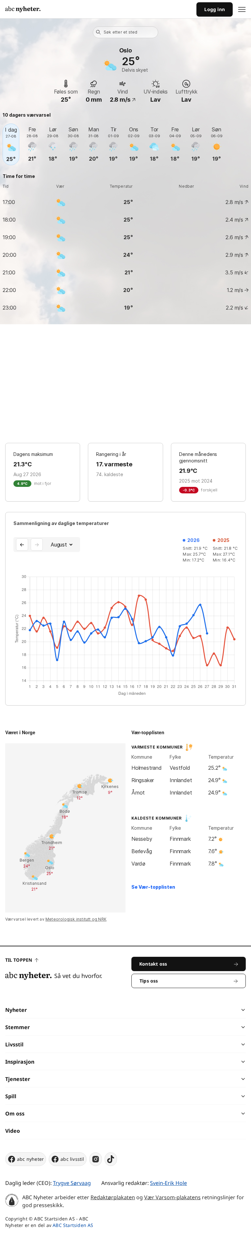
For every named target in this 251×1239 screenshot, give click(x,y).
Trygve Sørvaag (72, 1183)
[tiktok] (111, 1159)
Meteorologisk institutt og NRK (76, 919)
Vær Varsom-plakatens (172, 1197)
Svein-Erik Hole (168, 1183)
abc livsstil (72, 1159)
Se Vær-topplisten (153, 887)
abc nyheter (30, 1159)
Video (12, 1130)
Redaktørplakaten (113, 1197)
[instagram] (95, 1159)
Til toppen (18, 960)
